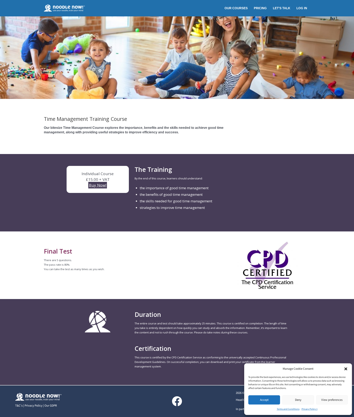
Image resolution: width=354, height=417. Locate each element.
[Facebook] (177, 401)
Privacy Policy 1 (310, 409)
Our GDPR (50, 406)
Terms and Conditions (288, 409)
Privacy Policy (33, 406)
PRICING (260, 8)
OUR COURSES (236, 8)
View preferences (332, 400)
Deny (298, 400)
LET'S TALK (281, 8)
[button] (346, 369)
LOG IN (301, 8)
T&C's (19, 406)
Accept (264, 400)
